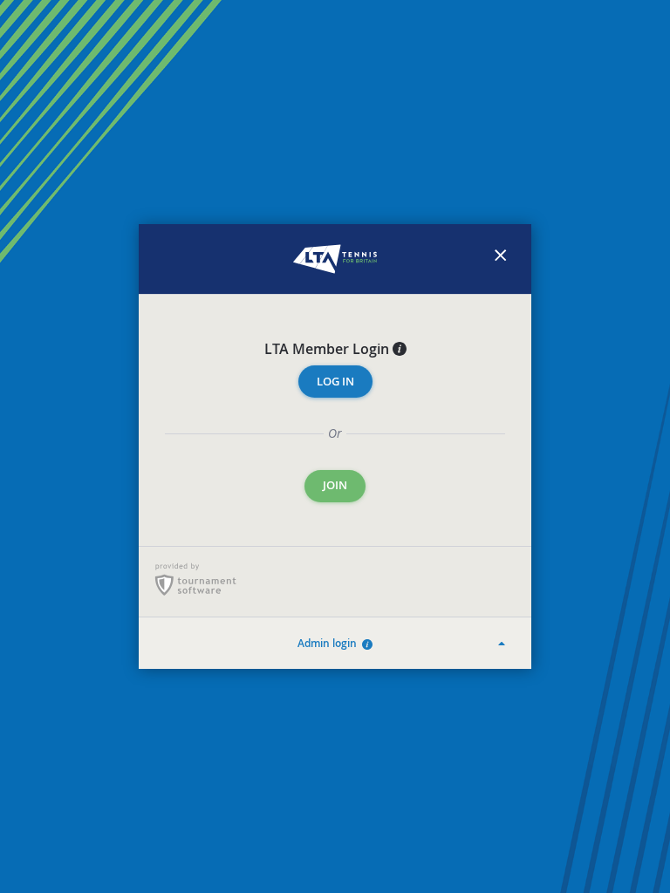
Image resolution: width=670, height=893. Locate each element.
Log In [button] (335, 381)
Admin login (329, 643)
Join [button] (335, 485)
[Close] (501, 259)
